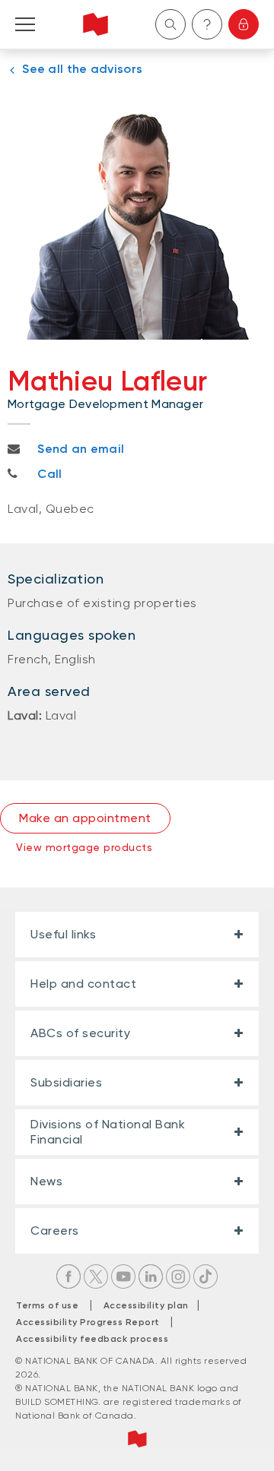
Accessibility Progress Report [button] (88, 1322)
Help (207, 24)
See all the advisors (82, 69)
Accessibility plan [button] (150, 1305)
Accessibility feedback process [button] (92, 1338)
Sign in (243, 24)
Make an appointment (85, 818)
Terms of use (47, 1305)
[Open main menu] (25, 24)
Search (170, 24)
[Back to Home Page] (95, 24)
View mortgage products (84, 847)
